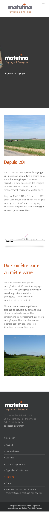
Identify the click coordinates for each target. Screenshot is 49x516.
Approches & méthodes (17, 470)
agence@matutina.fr (14, 425)
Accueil (9, 445)
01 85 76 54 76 (16, 422)
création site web (25, 506)
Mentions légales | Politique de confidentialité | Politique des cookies (24, 491)
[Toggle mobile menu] (43, 4)
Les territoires (12, 451)
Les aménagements (15, 464)
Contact (9, 483)
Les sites (10, 457)
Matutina (10, 476)
